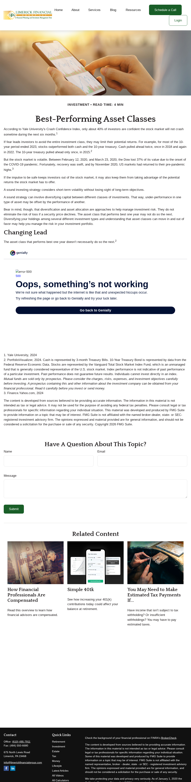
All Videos (58, 775)
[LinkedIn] (12, 768)
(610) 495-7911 (21, 741)
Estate (56, 751)
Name (8, 451)
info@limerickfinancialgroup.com (23, 762)
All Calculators (60, 780)
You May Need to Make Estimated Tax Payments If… (154, 595)
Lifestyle (57, 765)
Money (56, 760)
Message (10, 475)
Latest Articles (60, 770)
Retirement (58, 741)
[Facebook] (6, 768)
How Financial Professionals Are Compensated (26, 595)
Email (101, 451)
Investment (58, 746)
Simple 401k (80, 589)
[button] (58, 10)
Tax (54, 756)
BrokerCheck (168, 737)
